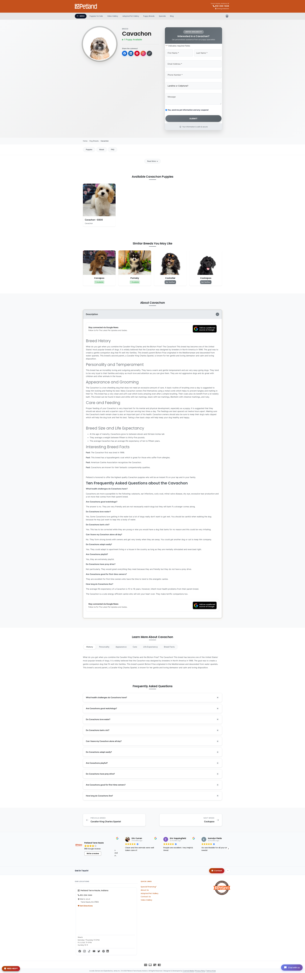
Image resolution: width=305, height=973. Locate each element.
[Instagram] (84, 951)
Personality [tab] (104, 647)
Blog (172, 16)
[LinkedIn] (107, 951)
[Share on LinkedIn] (130, 53)
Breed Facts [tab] (169, 647)
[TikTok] (89, 951)
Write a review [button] (93, 853)
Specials (162, 16)
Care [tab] (135, 647)
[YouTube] (94, 951)
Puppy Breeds (149, 16)
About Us (145, 890)
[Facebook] (80, 951)
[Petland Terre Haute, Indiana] (86, 6)
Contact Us (146, 896)
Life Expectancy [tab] (150, 647)
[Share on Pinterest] (137, 53)
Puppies (89, 149)
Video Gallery (112, 16)
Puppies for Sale (96, 16)
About (101, 149)
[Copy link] (149, 53)
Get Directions (86, 906)
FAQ (112, 149)
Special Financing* (149, 887)
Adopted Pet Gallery (130, 16)
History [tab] (89, 647)
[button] (115, 848)
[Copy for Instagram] (143, 53)
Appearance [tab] (121, 647)
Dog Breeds (94, 141)
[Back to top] (227, 870)
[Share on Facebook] (124, 53)
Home (85, 141)
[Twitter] (99, 951)
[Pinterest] (103, 951)
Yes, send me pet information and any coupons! (188, 110)
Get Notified (170, 282)
